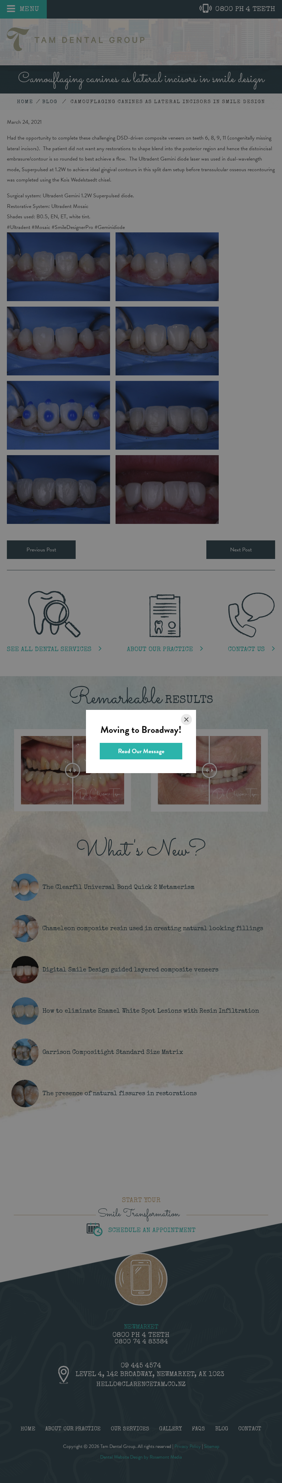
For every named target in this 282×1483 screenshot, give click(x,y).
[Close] (186, 719)
